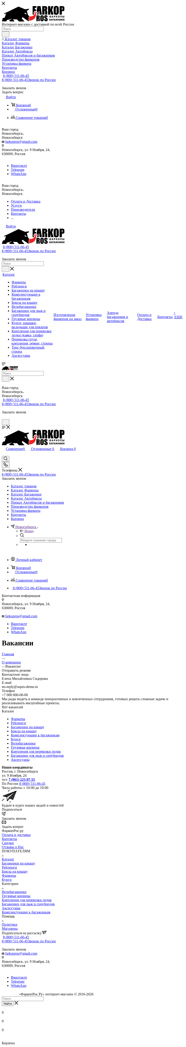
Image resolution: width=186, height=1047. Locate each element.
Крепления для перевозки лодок (36, 751)
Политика (9, 924)
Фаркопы (18, 719)
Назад (29, 531)
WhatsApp (18, 174)
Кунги (16, 739)
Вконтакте (19, 166)
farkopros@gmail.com (21, 142)
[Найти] (5, 34)
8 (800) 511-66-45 (16, 76)
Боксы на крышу (24, 731)
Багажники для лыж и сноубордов (37, 755)
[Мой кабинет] (4, 417)
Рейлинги (18, 723)
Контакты (9, 839)
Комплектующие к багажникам (35, 735)
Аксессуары (20, 760)
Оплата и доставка (16, 835)
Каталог (8, 859)
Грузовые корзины (25, 747)
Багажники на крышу (27, 727)
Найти (8, 1003)
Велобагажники (23, 743)
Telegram (17, 170)
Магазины (10, 928)
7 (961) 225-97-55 (22, 779)
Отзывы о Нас (13, 847)
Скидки (8, 843)
